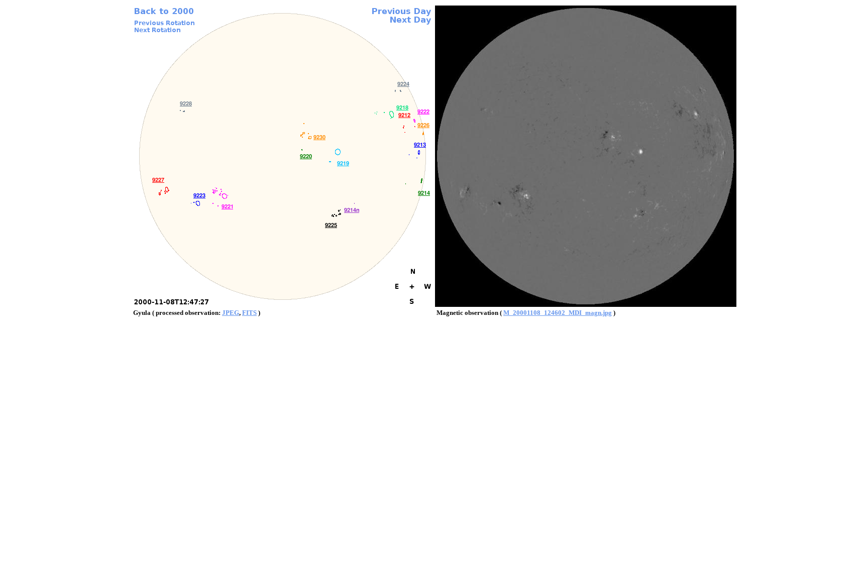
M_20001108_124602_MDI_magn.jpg (557, 312)
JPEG (230, 312)
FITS (249, 312)
